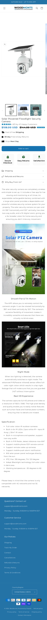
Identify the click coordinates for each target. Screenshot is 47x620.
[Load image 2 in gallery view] (23, 110)
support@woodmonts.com (15, 524)
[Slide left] (2, 110)
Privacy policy (11, 612)
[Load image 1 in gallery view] (11, 110)
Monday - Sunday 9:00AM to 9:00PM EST (21, 529)
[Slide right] (44, 110)
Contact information (24, 615)
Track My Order (10, 548)
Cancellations (10, 558)
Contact (7, 553)
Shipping (8, 543)
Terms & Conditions (12, 573)
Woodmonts (14, 608)
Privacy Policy (10, 568)
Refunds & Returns (12, 563)
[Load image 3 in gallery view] (36, 110)
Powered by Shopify (24, 608)
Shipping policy (37, 612)
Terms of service (24, 612)
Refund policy (38, 608)
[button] (4, 8)
